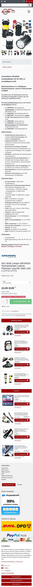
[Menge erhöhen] (7, 300)
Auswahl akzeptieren (17, 580)
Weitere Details (7, 67)
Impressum (4, 468)
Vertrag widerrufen (8, 484)
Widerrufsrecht (5, 472)
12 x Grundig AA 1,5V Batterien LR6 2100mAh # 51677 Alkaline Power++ (21, 396)
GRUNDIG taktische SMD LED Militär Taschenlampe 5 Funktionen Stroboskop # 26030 (21, 430)
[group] (7, 330)
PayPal (6, 568)
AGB (2, 473)
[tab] (16, 62)
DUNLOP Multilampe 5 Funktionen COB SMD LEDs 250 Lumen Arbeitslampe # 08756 (21, 342)
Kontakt (3, 479)
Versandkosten (14, 311)
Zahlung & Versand (6, 477)
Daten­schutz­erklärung (8, 561)
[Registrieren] (5, 1)
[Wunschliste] (24, 1)
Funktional (7, 570)
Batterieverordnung (7, 475)
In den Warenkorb (19, 301)
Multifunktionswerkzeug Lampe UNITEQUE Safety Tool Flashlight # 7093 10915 (21, 374)
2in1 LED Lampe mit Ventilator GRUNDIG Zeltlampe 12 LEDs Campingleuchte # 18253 (21, 326)
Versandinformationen (20, 315)
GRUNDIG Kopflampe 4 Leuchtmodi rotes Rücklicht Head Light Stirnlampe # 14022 (21, 359)
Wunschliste (6, 306)
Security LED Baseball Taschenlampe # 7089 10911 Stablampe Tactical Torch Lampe (21, 447)
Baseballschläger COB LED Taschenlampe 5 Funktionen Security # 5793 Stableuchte (21, 414)
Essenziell (7, 565)
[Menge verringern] (7, 303)
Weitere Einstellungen (7, 573)
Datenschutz (5, 470)
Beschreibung (7, 62)
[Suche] (29, 5)
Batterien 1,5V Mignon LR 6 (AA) (11, 246)
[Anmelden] (2, 1)
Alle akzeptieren (16, 577)
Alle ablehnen (16, 584)
